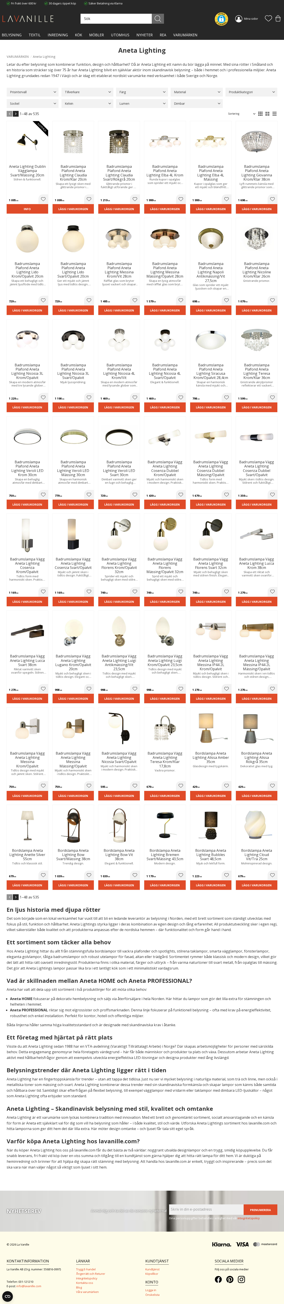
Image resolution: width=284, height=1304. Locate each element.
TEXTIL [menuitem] (35, 35)
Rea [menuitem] (163, 35)
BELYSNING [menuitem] (12, 35)
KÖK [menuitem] (78, 35)
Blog (79, 1287)
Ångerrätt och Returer (90, 1274)
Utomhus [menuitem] (120, 35)
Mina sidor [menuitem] (251, 19)
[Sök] (158, 19)
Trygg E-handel (86, 1269)
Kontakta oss (84, 1283)
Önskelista (152, 1295)
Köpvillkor (151, 1274)
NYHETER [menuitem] (144, 35)
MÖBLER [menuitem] (96, 35)
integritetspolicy (249, 1218)
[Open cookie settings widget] (7, 1296)
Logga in (150, 1290)
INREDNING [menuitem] (58, 35)
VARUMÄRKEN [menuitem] (185, 35)
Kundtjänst (152, 1269)
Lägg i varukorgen (73, 209)
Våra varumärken (87, 1292)
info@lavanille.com (28, 1286)
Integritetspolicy (86, 1278)
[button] (268, 18)
